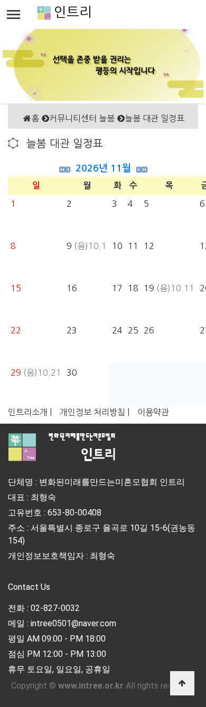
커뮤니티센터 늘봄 (82, 118)
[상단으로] (182, 683)
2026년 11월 (103, 168)
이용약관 (153, 412)
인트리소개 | (30, 412)
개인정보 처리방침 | (94, 412)
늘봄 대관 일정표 (154, 118)
